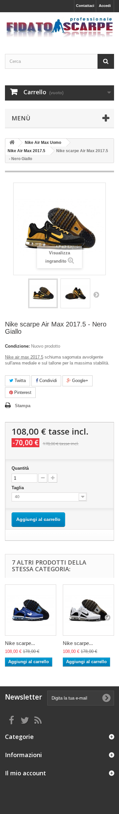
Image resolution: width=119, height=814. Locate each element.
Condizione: (17, 346)
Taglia (18, 487)
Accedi (105, 6)
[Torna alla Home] (12, 143)
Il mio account (25, 773)
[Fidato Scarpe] (59, 27)
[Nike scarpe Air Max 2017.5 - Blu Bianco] (30, 610)
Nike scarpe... (20, 643)
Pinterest (22, 392)
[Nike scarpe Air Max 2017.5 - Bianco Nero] (88, 610)
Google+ (79, 380)
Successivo (96, 294)
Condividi (47, 380)
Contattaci (85, 6)
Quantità (20, 468)
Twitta (19, 380)
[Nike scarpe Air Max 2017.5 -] (43, 293)
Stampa (22, 405)
